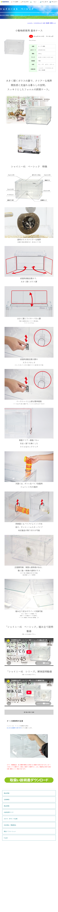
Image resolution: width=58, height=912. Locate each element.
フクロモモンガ (38, 23)
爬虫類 (47, 23)
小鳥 (44, 23)
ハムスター (30, 23)
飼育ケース (53, 23)
